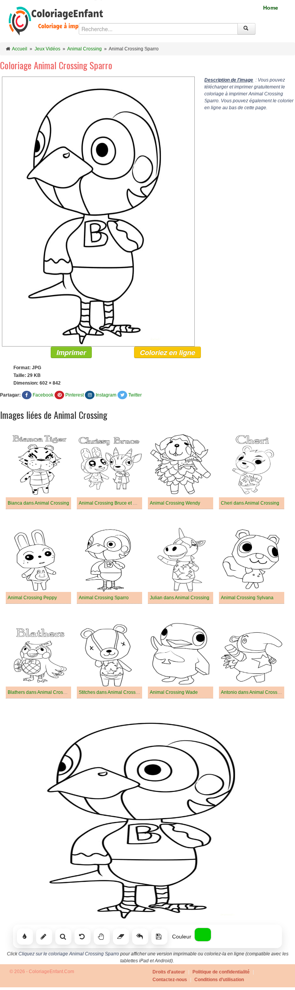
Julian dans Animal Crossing (179, 597)
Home (270, 8)
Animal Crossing (84, 49)
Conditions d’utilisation (219, 979)
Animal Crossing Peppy (32, 597)
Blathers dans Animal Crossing (40, 692)
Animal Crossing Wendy (175, 503)
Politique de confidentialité (221, 972)
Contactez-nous (169, 979)
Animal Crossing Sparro (104, 597)
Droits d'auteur (168, 972)
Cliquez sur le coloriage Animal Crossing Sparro (68, 954)
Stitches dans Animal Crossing (110, 692)
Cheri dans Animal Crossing (250, 503)
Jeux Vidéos (47, 49)
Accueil (19, 49)
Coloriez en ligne (167, 352)
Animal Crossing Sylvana (247, 597)
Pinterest (74, 395)
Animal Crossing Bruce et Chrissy (114, 503)
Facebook (43, 395)
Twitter (135, 395)
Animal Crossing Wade (174, 692)
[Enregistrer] (159, 936)
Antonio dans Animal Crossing (252, 692)
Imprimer (71, 352)
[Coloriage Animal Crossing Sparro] (97, 211)
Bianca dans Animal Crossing (38, 503)
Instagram (106, 395)
